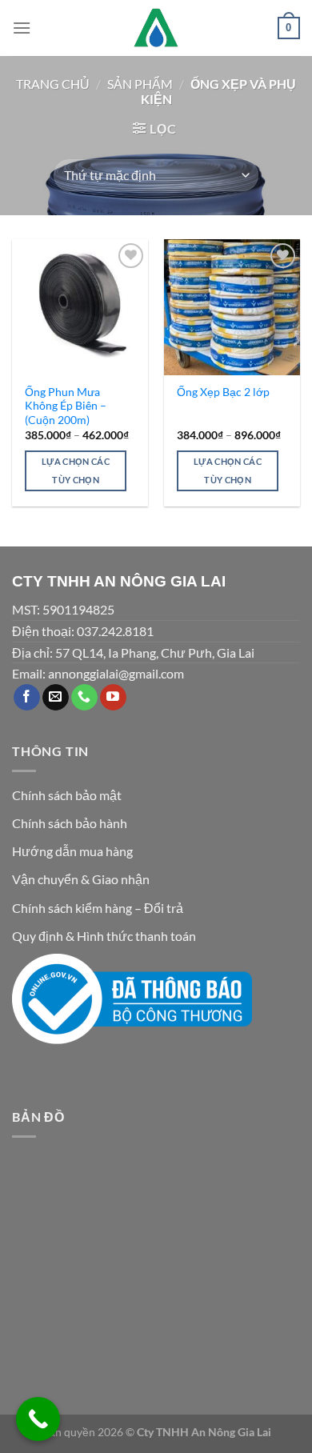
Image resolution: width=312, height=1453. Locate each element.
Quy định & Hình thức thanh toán (104, 935)
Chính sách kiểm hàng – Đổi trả (97, 907)
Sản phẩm (140, 83)
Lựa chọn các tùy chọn (76, 471)
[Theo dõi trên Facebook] (27, 697)
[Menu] (21, 27)
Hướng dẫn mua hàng (72, 851)
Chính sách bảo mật (67, 795)
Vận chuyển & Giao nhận (81, 879)
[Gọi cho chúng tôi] (84, 697)
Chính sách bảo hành (69, 823)
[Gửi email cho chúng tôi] (55, 697)
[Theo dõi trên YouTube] (113, 697)
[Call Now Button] (38, 1419)
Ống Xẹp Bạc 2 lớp (223, 392)
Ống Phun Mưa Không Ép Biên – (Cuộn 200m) (65, 406)
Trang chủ (53, 83)
